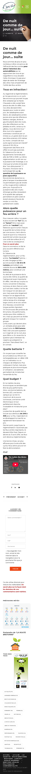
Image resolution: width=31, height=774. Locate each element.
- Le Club (16, 755)
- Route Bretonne (19, 757)
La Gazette (9, 33)
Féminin (19, 710)
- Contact (17, 758)
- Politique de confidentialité (12, 764)
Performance (9, 733)
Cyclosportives (10, 703)
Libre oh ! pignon (10, 725)
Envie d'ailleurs (10, 706)
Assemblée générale (11, 695)
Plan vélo (22, 733)
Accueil (6, 755)
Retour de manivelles (11, 740)
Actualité (8, 691)
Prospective (20, 737)
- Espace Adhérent (11, 760)
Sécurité (21, 33)
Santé (7, 744)
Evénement (8, 710)
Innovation (8, 718)
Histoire (17, 714)
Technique (8, 748)
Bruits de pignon (10, 699)
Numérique (8, 729)
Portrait (8, 737)
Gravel (7, 714)
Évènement (20, 748)
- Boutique (8, 758)
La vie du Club (9, 721)
